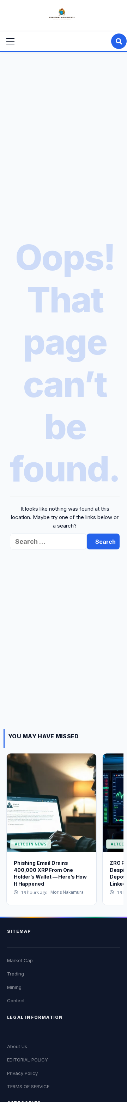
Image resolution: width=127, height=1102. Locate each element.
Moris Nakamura (67, 892)
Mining (14, 987)
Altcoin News (31, 844)
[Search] (119, 41)
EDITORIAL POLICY (27, 1060)
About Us (17, 1046)
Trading (15, 974)
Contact (16, 1000)
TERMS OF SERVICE (28, 1086)
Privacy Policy (22, 1073)
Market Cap (20, 960)
